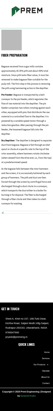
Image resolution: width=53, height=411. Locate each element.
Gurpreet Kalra (28, 396)
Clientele (46, 371)
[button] (26, 22)
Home (47, 352)
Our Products (39, 364)
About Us (45, 377)
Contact (46, 383)
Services (46, 358)
